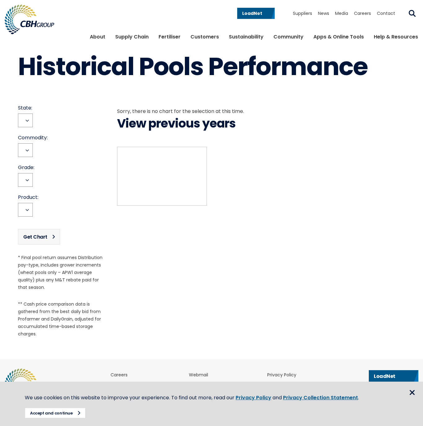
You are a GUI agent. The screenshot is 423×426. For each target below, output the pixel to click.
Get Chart (35, 236)
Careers (362, 13)
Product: (28, 197)
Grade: (26, 167)
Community (288, 36)
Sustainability (246, 36)
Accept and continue (51, 413)
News (323, 13)
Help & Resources (396, 36)
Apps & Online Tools (338, 36)
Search (412, 13)
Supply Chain (132, 36)
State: (25, 108)
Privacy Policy (281, 375)
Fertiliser (170, 36)
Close (412, 392)
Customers (204, 36)
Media (341, 13)
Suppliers (302, 13)
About (97, 36)
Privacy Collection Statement (320, 397)
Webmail (198, 375)
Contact (386, 13)
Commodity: (33, 138)
